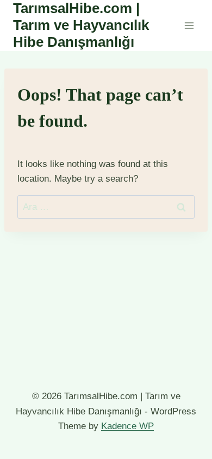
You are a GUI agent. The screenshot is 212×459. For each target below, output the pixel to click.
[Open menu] (189, 25)
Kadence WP (127, 426)
